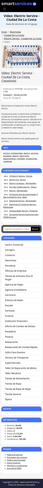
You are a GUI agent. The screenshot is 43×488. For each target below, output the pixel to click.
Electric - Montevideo (18, 190)
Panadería (10, 331)
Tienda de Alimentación (17, 378)
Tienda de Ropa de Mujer (18, 388)
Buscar (35, 229)
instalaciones (31, 158)
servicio (6, 153)
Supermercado (13, 362)
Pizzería (9, 336)
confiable (21, 158)
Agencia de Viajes (14, 284)
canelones (7, 161)
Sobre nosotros (13, 463)
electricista (24, 156)
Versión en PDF (20, 95)
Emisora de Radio (14, 300)
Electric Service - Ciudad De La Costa (23, 38)
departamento (9, 158)
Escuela (9, 305)
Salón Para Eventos (15, 352)
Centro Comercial (14, 244)
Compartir (7, 95)
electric (27, 153)
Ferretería (10, 265)
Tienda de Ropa (13, 383)
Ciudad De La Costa (14, 35)
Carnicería (10, 294)
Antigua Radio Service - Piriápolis (23, 211)
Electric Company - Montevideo (22, 183)
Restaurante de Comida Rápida (21, 347)
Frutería (9, 315)
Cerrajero (10, 249)
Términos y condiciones (17, 465)
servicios (34, 153)
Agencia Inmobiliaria (16, 289)
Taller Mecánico (13, 373)
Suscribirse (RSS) (14, 468)
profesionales (17, 153)
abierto (15, 156)
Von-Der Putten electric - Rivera (22, 187)
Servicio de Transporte (16, 357)
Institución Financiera (16, 321)
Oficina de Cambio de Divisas (20, 326)
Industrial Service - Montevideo (22, 201)
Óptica (8, 399)
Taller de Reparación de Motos (21, 368)
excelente (7, 156)
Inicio (4, 31)
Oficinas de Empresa (15, 270)
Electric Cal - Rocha (17, 180)
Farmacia (10, 310)
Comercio (10, 255)
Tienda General (13, 394)
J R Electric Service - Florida (20, 176)
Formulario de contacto (17, 457)
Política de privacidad (16, 460)
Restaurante (11, 342)
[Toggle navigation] (4, 9)
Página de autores (15, 454)
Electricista (15, 31)
